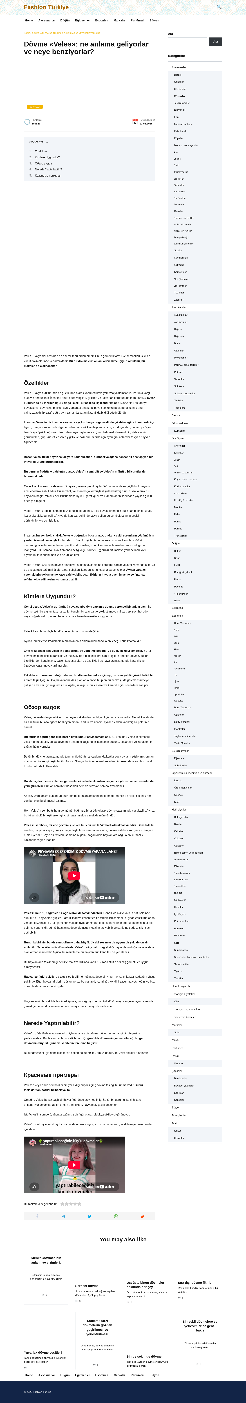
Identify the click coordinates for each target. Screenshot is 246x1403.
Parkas (178, 528)
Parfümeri (137, 20)
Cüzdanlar (180, 89)
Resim (176, 1055)
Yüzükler (179, 292)
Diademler (179, 185)
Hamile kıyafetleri (182, 986)
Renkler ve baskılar (183, 472)
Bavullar (176, 415)
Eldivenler (179, 109)
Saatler (178, 250)
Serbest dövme (87, 1286)
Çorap (177, 1131)
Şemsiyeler (180, 272)
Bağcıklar (179, 336)
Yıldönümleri (181, 594)
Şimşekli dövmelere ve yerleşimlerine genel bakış (200, 1326)
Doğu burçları (182, 721)
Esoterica (101, 20)
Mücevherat (181, 172)
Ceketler (179, 453)
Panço (177, 521)
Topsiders (179, 407)
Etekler (178, 892)
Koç (175, 662)
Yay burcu (178, 701)
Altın (176, 152)
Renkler (178, 211)
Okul (176, 1001)
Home (29, 20)
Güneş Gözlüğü (183, 124)
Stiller (177, 1032)
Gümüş (177, 159)
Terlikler (178, 400)
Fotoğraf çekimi (183, 572)
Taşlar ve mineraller (185, 736)
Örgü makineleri (183, 787)
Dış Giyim (178, 438)
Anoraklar (179, 445)
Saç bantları (179, 191)
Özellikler (41, 151)
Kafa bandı (180, 131)
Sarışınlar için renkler (184, 243)
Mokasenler (180, 357)
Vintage (178, 1063)
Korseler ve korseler (184, 1017)
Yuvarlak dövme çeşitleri (43, 1352)
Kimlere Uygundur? (47, 157)
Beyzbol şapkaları (184, 1085)
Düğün (65, 20)
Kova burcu (179, 668)
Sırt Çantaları (181, 279)
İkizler (176, 649)
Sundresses (181, 950)
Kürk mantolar (182, 486)
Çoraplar (179, 1138)
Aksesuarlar (46, 20)
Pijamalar (179, 758)
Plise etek (179, 935)
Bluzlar (178, 824)
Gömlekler (180, 900)
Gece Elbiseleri (181, 859)
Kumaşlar (179, 430)
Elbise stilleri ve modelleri (188, 852)
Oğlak (176, 681)
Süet (176, 802)
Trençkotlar (180, 536)
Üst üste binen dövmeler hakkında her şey (145, 1285)
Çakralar (179, 714)
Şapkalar (179, 264)
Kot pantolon (181, 921)
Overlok (178, 795)
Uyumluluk (179, 694)
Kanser (177, 656)
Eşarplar (179, 1093)
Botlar (177, 343)
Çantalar (179, 82)
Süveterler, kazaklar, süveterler (191, 957)
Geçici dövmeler (181, 103)
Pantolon (179, 928)
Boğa (176, 643)
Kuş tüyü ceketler (184, 500)
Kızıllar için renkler (183, 224)
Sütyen (154, 20)
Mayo (175, 1039)
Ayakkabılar (179, 307)
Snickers (179, 386)
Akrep (176, 630)
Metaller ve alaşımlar (186, 145)
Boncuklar (179, 179)
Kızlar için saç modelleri (186, 1009)
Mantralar (179, 729)
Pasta (177, 579)
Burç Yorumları (182, 623)
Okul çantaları (180, 286)
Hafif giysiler (179, 809)
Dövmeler (35, 107)
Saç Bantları (179, 198)
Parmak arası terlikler (186, 365)
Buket (177, 551)
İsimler (177, 600)
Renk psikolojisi (181, 237)
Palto (177, 514)
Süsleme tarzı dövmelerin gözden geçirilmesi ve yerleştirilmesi (97, 1327)
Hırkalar (178, 907)
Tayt (174, 1123)
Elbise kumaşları (182, 873)
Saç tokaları (179, 204)
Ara (170, 33)
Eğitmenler (82, 20)
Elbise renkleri (181, 879)
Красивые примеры (48, 175)
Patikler (178, 372)
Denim (177, 460)
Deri (176, 466)
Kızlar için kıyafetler (183, 994)
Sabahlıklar (180, 765)
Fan (176, 117)
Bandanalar (180, 1078)
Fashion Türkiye (46, 7)
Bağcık (178, 329)
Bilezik (177, 75)
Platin (176, 165)
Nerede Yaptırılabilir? (48, 169)
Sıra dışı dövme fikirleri (196, 1282)
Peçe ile (178, 586)
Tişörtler (178, 971)
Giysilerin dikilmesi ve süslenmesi (192, 772)
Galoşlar (179, 350)
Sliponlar (179, 379)
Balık (176, 636)
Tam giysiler (179, 1115)
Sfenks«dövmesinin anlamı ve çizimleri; (46, 1260)
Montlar (178, 507)
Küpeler (178, 138)
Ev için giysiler (180, 750)
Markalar (119, 20)
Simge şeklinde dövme (144, 1356)
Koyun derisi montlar (186, 479)
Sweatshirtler (181, 964)
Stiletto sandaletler (184, 393)
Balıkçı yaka (181, 817)
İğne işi (178, 780)
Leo (175, 675)
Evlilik (177, 565)
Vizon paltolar (180, 493)
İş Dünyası (180, 914)
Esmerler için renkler (184, 218)
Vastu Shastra (182, 743)
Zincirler (178, 300)
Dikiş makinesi (180, 423)
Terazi (177, 688)
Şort (176, 942)
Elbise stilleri (180, 886)
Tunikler (178, 978)
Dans (177, 558)
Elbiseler (179, 866)
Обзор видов (43, 163)
